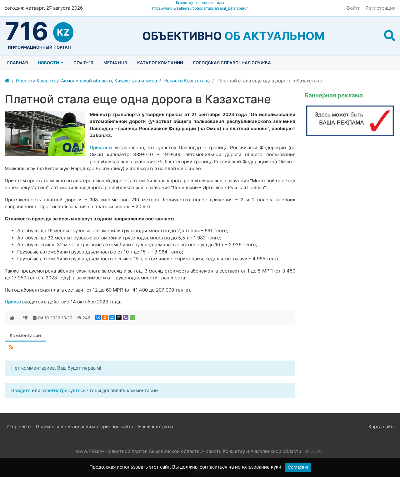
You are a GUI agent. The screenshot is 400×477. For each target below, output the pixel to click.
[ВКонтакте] (98, 317)
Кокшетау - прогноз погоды (200, 3)
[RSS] (11, 347)
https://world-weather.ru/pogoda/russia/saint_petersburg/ (200, 8)
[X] (119, 317)
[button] (389, 36)
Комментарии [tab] (25, 335)
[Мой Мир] (112, 317)
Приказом (101, 147)
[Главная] (7, 81)
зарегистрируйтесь (64, 390)
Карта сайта (381, 427)
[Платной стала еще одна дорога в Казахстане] (45, 133)
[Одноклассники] (105, 317)
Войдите (21, 390)
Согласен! (298, 467)
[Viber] (125, 317)
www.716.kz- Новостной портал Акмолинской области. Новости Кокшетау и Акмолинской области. (189, 451)
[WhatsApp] (132, 317)
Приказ (13, 302)
